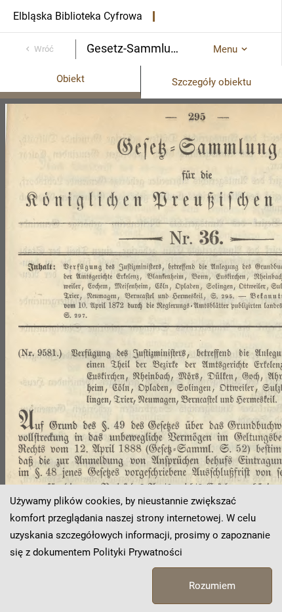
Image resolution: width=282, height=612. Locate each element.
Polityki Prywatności (137, 552)
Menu (225, 49)
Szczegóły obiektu (211, 82)
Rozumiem (212, 586)
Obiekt (70, 79)
